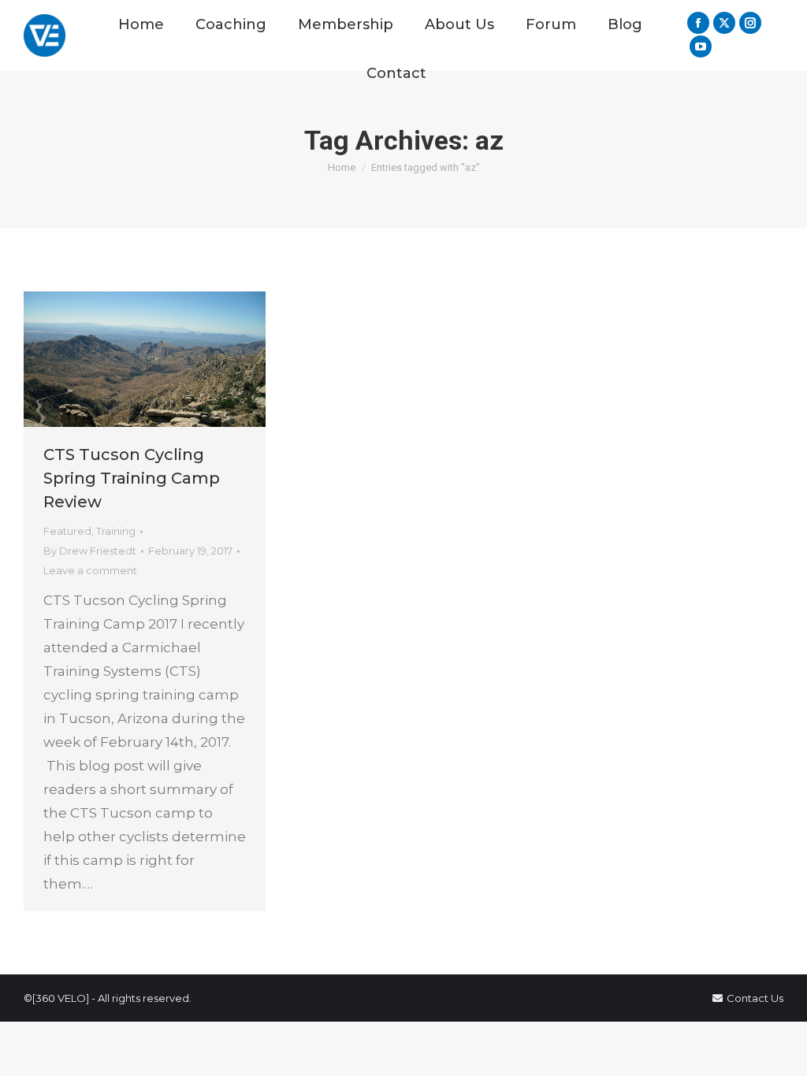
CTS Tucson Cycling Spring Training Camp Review (131, 478)
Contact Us (755, 998)
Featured (67, 531)
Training (116, 531)
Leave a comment (90, 570)
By (89, 550)
